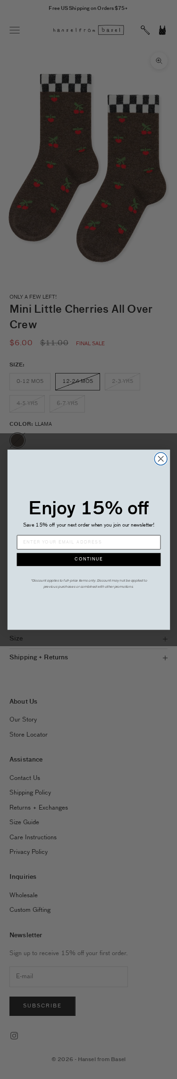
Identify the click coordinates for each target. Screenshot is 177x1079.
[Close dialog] (160, 458)
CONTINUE (89, 559)
